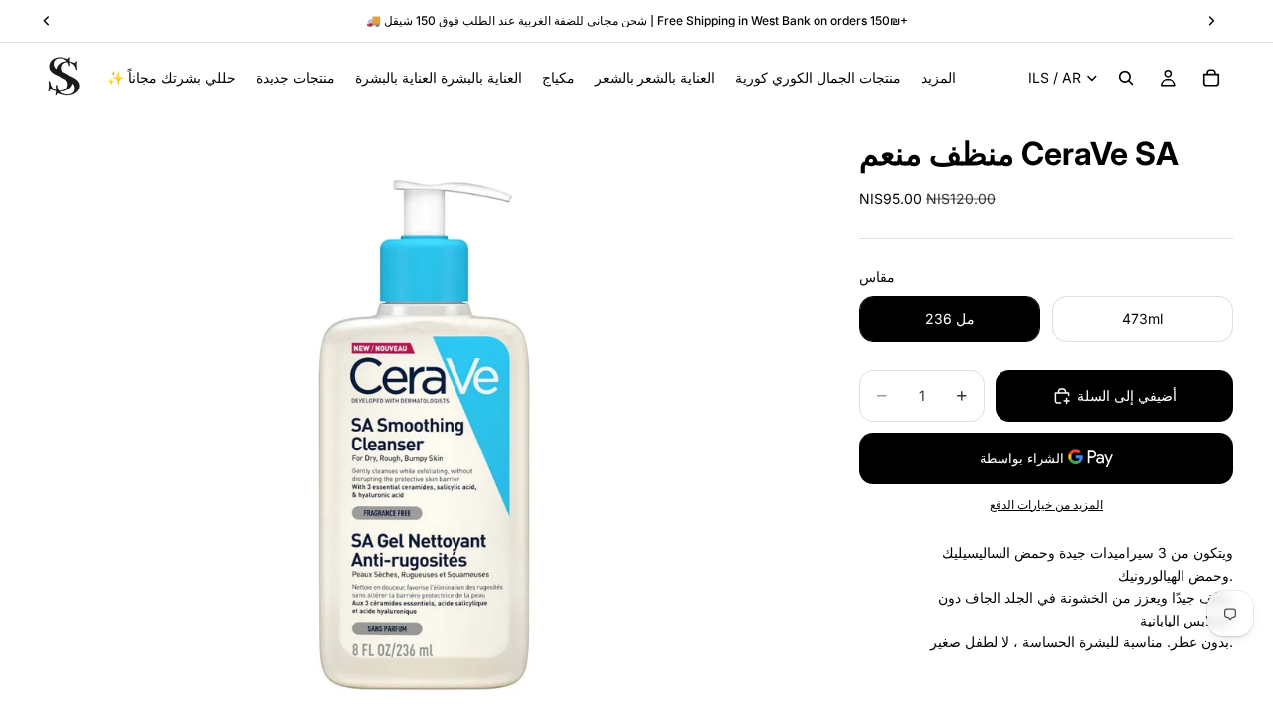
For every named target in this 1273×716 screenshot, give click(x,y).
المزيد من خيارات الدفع (1046, 505)
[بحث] (1126, 77)
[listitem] (938, 77)
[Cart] (1211, 77)
